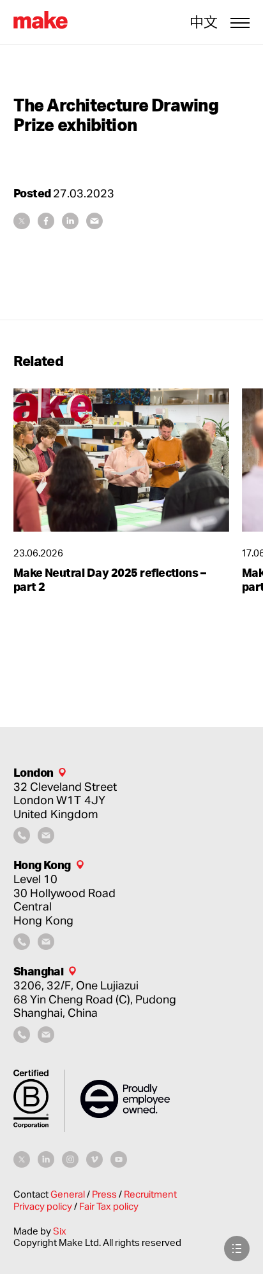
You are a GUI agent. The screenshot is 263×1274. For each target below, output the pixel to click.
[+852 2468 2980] (21, 945)
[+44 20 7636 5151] (21, 839)
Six (59, 1231)
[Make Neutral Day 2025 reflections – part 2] (121, 460)
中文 (204, 22)
